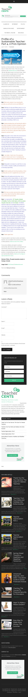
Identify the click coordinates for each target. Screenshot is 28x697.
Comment (4, 307)
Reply (5, 291)
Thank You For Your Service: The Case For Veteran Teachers (19, 481)
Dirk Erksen (10, 264)
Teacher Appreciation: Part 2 (8, 431)
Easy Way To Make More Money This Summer (18, 623)
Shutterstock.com (18, 264)
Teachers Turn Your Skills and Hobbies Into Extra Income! (18, 501)
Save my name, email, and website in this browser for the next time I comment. (13, 344)
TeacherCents (14, 9)
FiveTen (9, 201)
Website (3, 335)
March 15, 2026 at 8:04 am (14, 284)
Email (3, 328)
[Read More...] (14, 494)
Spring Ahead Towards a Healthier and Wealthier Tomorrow (18, 557)
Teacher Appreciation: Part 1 (8, 434)
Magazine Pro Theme (16, 690)
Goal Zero (8, 202)
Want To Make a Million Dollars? (19, 604)
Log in (19, 692)
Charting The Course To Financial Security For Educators (19, 591)
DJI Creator (15, 202)
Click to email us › (18, 654)
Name (3, 321)
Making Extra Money (11, 267)
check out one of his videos (16, 241)
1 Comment (11, 46)
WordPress (15, 692)
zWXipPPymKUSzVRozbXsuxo (15, 281)
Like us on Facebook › (6, 656)
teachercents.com (13, 70)
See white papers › (12, 647)
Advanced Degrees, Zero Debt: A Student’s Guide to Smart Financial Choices (19, 578)
